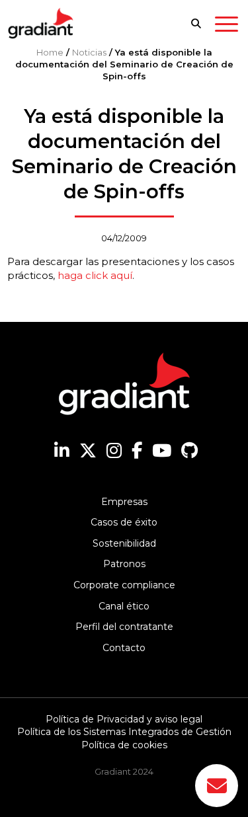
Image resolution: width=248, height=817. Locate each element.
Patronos (124, 564)
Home (49, 52)
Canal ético (124, 606)
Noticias (89, 52)
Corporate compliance (124, 585)
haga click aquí (95, 275)
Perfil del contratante (124, 627)
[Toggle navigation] (226, 26)
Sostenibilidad (124, 543)
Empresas (124, 502)
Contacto (124, 648)
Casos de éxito (124, 522)
